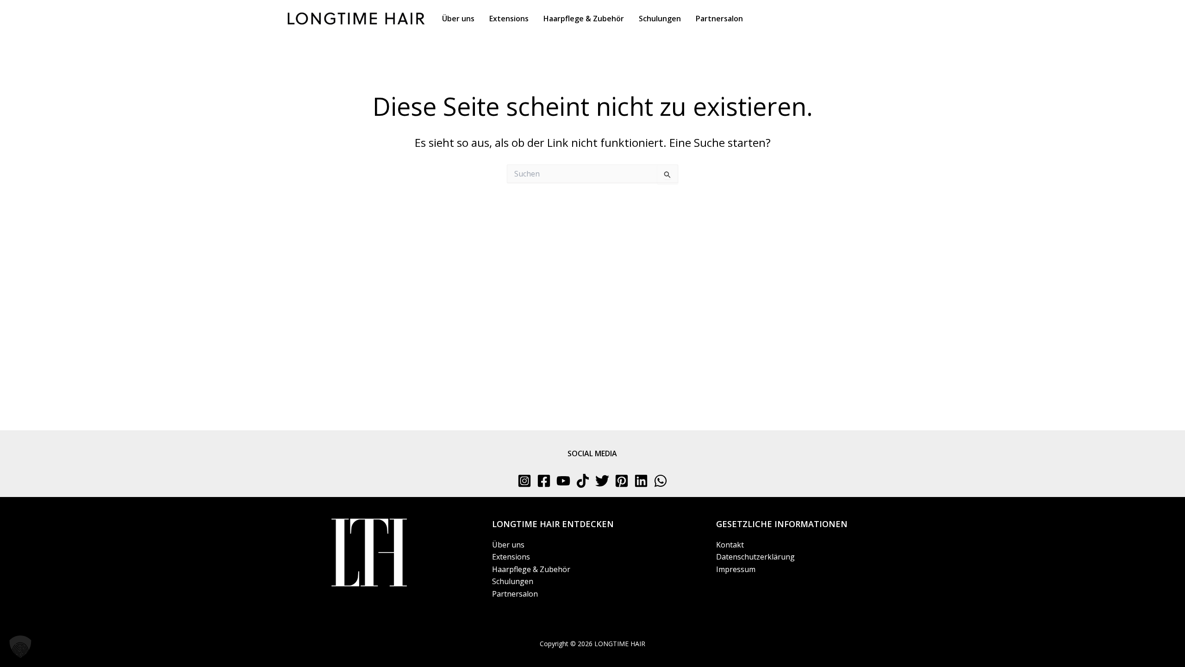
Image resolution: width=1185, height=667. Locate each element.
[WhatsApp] (660, 481)
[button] (20, 646)
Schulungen (512, 581)
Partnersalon (515, 594)
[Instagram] (524, 481)
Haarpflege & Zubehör (531, 569)
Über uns (508, 545)
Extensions (511, 557)
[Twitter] (602, 481)
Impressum (735, 569)
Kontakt (730, 545)
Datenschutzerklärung (755, 557)
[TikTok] (583, 481)
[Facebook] (544, 481)
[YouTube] (563, 481)
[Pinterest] (622, 481)
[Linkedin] (641, 481)
